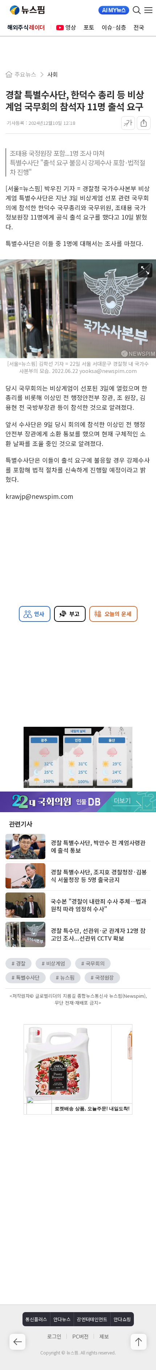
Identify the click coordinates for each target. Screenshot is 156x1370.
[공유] (144, 123)
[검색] (136, 10)
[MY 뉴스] (113, 10)
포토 (88, 27)
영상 (70, 27)
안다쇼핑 (122, 1319)
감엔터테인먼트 (92, 1319)
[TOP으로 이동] (138, 1341)
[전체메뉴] (150, 10)
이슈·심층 (114, 27)
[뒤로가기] (17, 1341)
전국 (139, 27)
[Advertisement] (78, 1208)
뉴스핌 (27, 10)
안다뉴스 (62, 1319)
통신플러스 (36, 1319)
